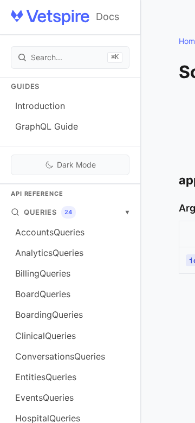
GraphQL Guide (46, 126)
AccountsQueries (49, 232)
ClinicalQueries (45, 335)
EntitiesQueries (45, 376)
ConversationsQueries (60, 356)
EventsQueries (44, 397)
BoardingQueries (49, 314)
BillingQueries (42, 273)
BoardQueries (42, 294)
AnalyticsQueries (49, 252)
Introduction (40, 105)
